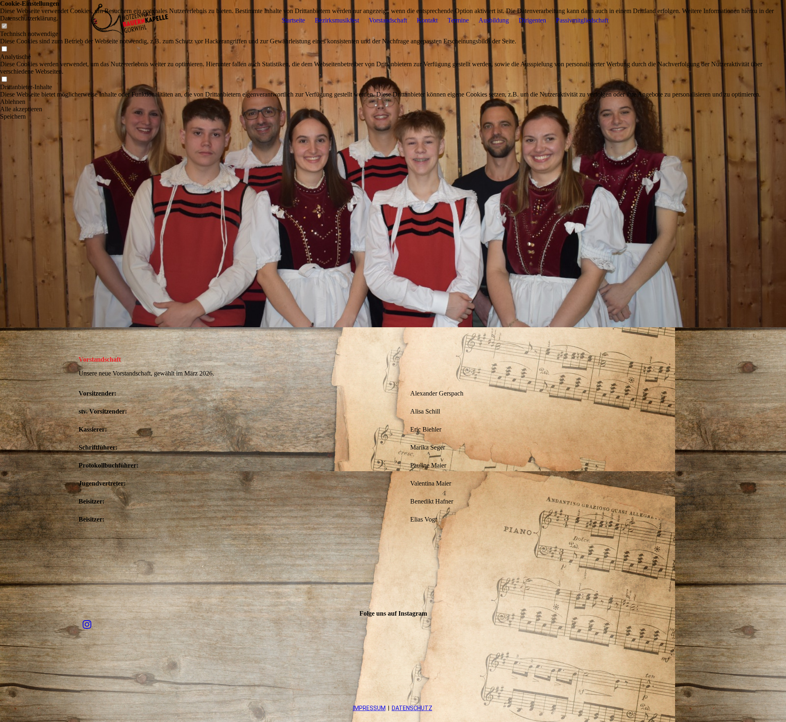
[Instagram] (87, 624)
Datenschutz (412, 708)
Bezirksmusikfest (337, 20)
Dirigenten (532, 20)
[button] (393, 102)
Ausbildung (494, 20)
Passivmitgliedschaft (582, 20)
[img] (130, 20)
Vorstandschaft (388, 20)
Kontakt (427, 20)
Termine (458, 20)
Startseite (293, 20)
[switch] (4, 49)
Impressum (369, 708)
